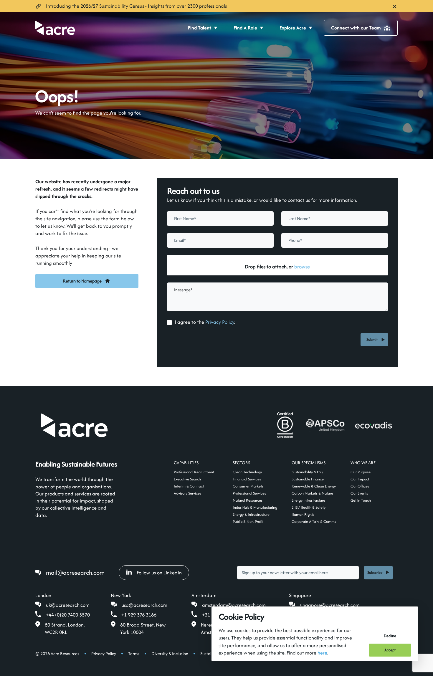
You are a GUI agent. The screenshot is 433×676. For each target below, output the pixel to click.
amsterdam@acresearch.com (234, 605)
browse (302, 266)
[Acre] (55, 28)
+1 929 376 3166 (138, 614)
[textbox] (220, 218)
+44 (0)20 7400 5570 (68, 614)
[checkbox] (169, 322)
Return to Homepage (82, 281)
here (322, 652)
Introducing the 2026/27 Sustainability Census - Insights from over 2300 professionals (137, 5)
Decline (390, 636)
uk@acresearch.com (68, 605)
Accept (390, 650)
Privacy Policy (219, 321)
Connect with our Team (356, 27)
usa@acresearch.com (144, 605)
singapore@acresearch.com (330, 605)
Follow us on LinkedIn (159, 572)
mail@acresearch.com (75, 572)
